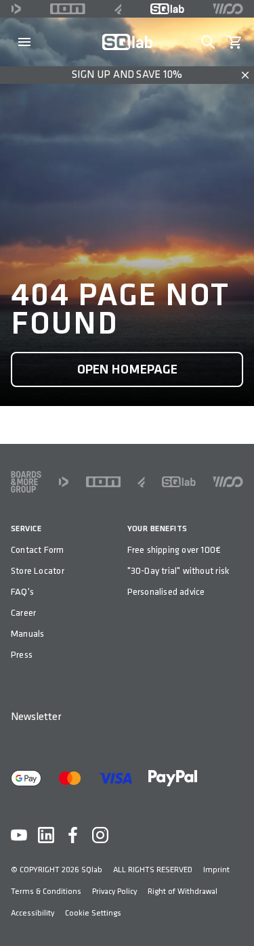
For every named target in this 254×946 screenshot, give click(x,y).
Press (22, 654)
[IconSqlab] (167, 8)
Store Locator (37, 571)
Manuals (27, 633)
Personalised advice (166, 592)
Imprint (216, 870)
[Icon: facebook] (73, 835)
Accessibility (32, 913)
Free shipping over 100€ (174, 550)
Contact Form (37, 550)
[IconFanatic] (118, 8)
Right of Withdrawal (182, 891)
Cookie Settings (93, 913)
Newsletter (36, 717)
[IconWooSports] (228, 8)
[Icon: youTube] (19, 835)
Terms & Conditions (46, 891)
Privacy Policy (114, 891)
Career (23, 612)
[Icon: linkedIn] (46, 835)
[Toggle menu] (24, 41)
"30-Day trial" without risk (178, 571)
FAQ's (22, 592)
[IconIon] (67, 8)
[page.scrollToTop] (235, 913)
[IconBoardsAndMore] (26, 482)
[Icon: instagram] (100, 835)
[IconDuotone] (16, 8)
